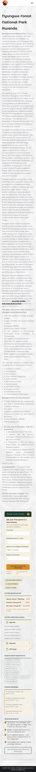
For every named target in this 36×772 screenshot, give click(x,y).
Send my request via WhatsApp (18, 567)
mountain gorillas (19, 301)
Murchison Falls (10, 668)
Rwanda (11, 643)
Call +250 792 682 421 (21, 572)
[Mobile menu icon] (32, 3)
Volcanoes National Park (12, 304)
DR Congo (11, 649)
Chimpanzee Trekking (12, 660)
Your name (9, 530)
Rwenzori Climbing (11, 677)
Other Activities (11, 681)
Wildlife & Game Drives (13, 664)
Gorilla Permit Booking (12, 632)
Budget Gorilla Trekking (12, 638)
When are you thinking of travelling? (17, 546)
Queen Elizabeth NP (12, 673)
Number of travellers (12, 555)
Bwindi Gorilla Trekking (12, 626)
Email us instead (9, 572)
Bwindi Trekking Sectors (12, 635)
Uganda (10, 622)
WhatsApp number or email (14, 538)
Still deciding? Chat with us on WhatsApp (18, 750)
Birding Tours (25, 677)
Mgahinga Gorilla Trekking (13, 629)
